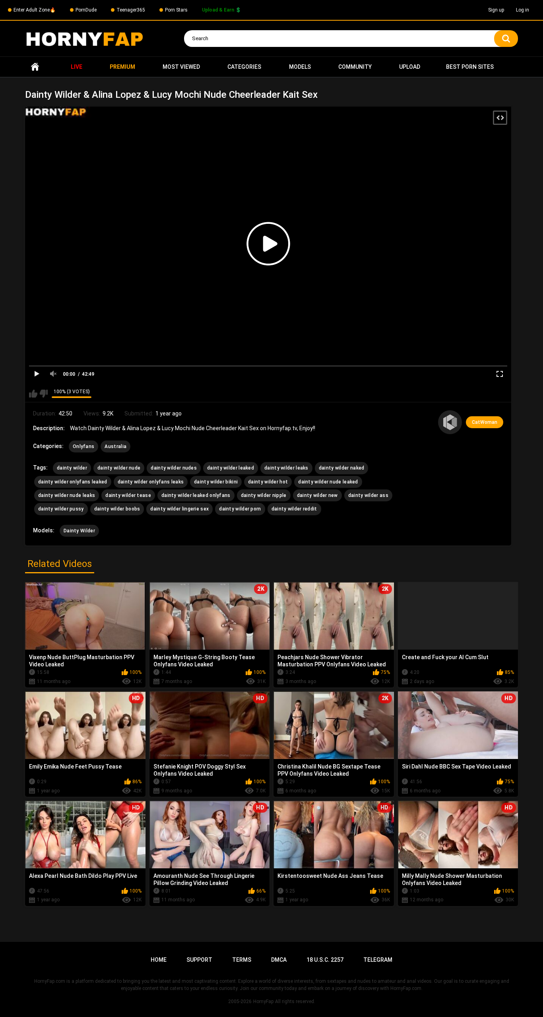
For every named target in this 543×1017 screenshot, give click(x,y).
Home (35, 67)
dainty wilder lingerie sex (179, 509)
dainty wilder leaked (230, 468)
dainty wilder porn (240, 509)
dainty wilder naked (342, 468)
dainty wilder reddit (294, 509)
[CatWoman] (450, 422)
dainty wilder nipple (264, 495)
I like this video (33, 394)
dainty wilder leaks (286, 468)
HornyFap (263, 1001)
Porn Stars (176, 10)
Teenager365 (130, 10)
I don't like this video (43, 394)
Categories (244, 67)
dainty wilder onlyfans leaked (72, 482)
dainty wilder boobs (117, 509)
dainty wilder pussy (61, 509)
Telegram (377, 960)
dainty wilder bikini (216, 482)
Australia (115, 446)
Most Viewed (181, 67)
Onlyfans (83, 446)
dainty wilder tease (128, 495)
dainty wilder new (317, 495)
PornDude (86, 10)
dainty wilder (72, 468)
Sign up (496, 10)
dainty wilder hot (268, 482)
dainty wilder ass (368, 495)
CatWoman (484, 422)
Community (355, 67)
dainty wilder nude (118, 468)
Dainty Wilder (79, 531)
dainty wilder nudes (174, 468)
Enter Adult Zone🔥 (35, 10)
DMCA (279, 960)
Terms (241, 960)
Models (300, 67)
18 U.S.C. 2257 (324, 960)
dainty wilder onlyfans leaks (151, 482)
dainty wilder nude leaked (328, 482)
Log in (522, 10)
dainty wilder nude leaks (66, 495)
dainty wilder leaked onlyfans (196, 495)
